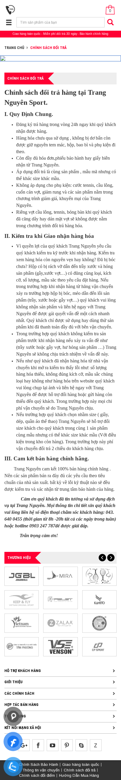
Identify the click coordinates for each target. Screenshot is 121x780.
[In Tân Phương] (21, 646)
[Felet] (60, 599)
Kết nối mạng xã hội (22, 727)
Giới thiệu (13, 682)
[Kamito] (99, 599)
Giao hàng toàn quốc (27, 33)
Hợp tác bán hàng (21, 704)
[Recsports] (99, 623)
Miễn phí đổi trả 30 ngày (60, 33)
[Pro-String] (99, 576)
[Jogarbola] (21, 576)
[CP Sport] (99, 646)
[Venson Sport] (60, 646)
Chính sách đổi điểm (37, 775)
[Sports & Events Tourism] (21, 623)
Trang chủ (14, 47)
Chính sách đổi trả (79, 770)
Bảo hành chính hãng (94, 33)
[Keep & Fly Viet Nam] (21, 599)
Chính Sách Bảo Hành (38, 764)
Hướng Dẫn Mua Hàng (79, 775)
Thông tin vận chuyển (41, 770)
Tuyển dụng (15, 716)
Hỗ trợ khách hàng (22, 670)
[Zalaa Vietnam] (60, 623)
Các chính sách (19, 693)
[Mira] (60, 576)
